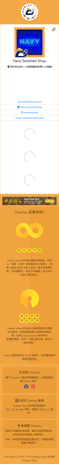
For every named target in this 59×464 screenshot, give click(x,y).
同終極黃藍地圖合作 (28, 439)
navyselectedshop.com (30, 101)
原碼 (41, 405)
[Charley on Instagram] (33, 387)
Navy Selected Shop (31, 107)
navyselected (30, 112)
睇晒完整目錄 (29, 359)
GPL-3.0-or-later (15, 409)
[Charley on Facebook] (26, 387)
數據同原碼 (13, 339)
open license (30, 335)
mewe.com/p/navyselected (29, 118)
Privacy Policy (29, 460)
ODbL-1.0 (45, 409)
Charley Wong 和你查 (43, 456)
